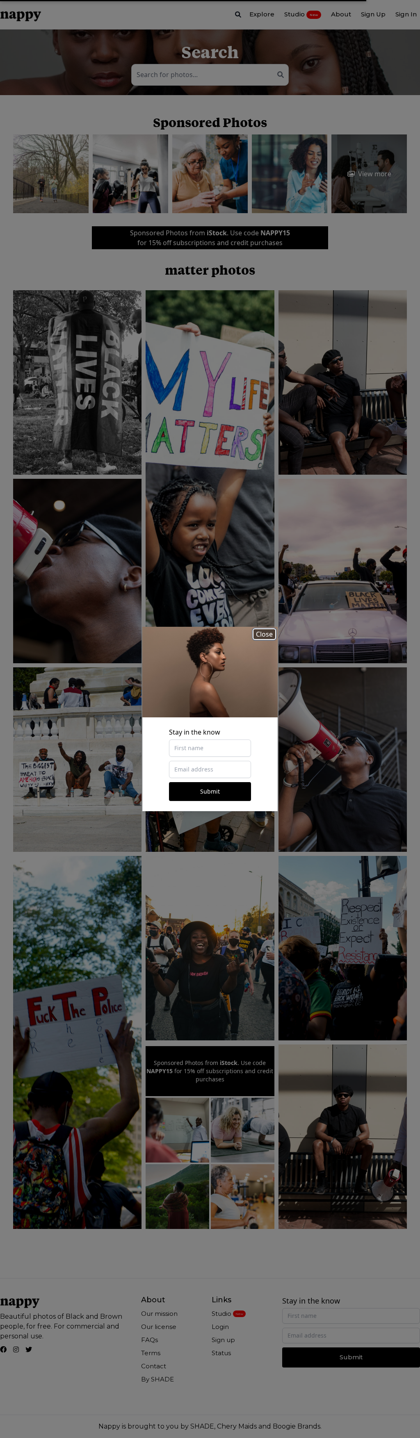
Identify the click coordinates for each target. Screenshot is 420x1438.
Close (264, 634)
